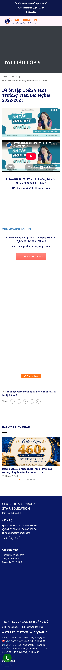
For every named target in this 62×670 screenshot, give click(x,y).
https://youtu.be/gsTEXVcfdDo (16, 229)
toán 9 (14, 395)
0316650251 (14, 513)
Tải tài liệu (32, 376)
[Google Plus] (19, 401)
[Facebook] (12, 401)
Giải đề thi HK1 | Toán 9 (33, 256)
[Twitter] (25, 401)
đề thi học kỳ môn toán (18, 391)
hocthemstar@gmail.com (17, 533)
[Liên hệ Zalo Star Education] (6, 645)
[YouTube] (11, 538)
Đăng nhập (31, 12)
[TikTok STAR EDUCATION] (17, 538)
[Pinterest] (32, 401)
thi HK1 (49, 391)
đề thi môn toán (37, 391)
